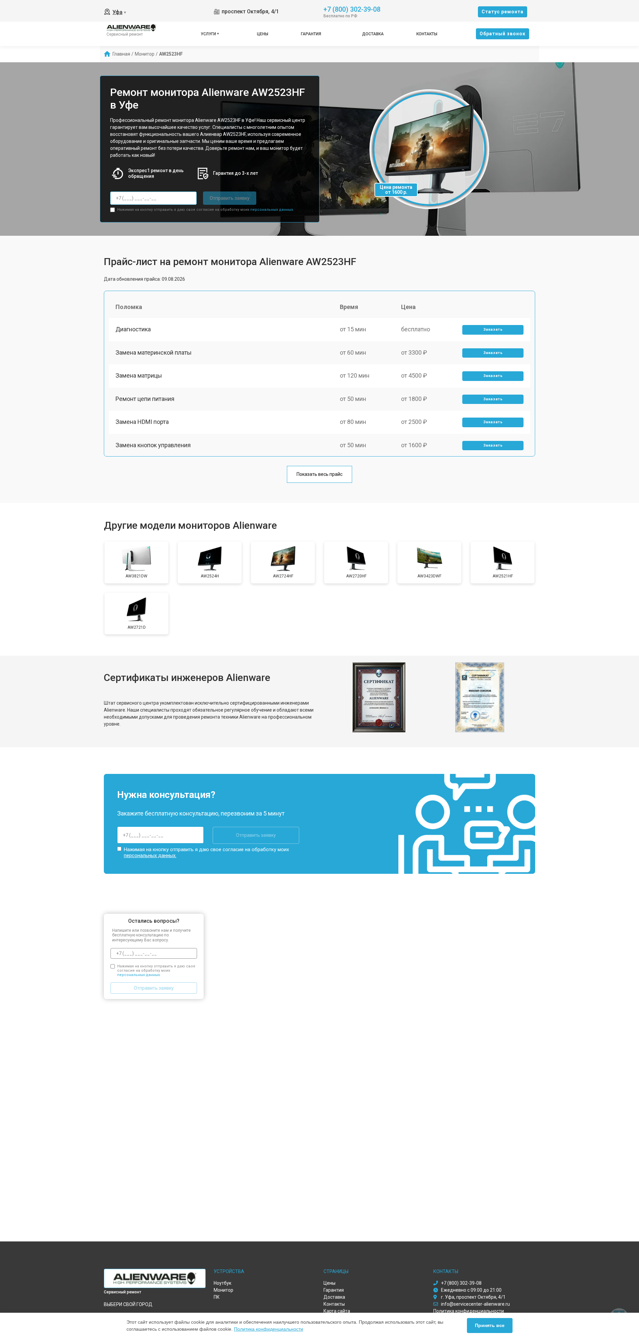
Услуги (208, 34)
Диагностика (133, 329)
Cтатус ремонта (503, 11)
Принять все (490, 1325)
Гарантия (311, 34)
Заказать (493, 329)
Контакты (426, 34)
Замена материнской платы (153, 352)
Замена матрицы (138, 375)
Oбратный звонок (503, 33)
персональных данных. (272, 209)
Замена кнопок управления (153, 445)
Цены (262, 34)
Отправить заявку (230, 198)
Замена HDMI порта (142, 421)
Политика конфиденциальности (268, 1329)
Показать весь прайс (319, 474)
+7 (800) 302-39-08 (351, 8)
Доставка (373, 34)
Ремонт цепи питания (144, 398)
